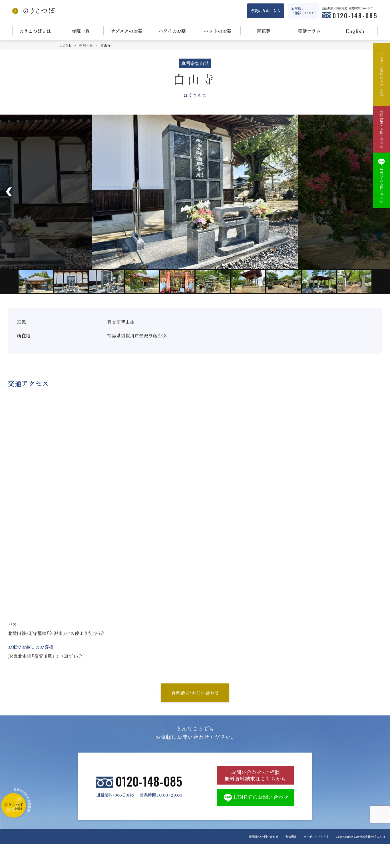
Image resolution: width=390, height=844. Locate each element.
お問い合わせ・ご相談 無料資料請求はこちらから (255, 775)
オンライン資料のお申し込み (381, 74)
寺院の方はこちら (265, 10)
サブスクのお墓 (126, 30)
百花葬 (263, 30)
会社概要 (291, 836)
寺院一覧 (81, 30)
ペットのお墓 (218, 30)
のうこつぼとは (35, 30)
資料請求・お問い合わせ (195, 692)
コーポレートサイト (316, 836)
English (355, 30)
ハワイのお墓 (172, 30)
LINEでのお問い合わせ (261, 797)
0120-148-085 (355, 15)
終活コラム (309, 30)
